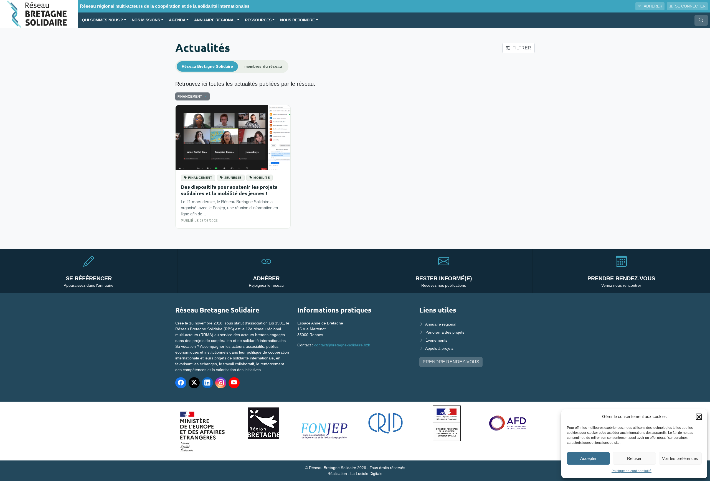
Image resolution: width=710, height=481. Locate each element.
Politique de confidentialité (631, 471)
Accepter (588, 458)
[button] (699, 416)
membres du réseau (263, 66)
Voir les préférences (680, 458)
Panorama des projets (444, 332)
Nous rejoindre (297, 20)
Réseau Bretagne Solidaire (207, 66)
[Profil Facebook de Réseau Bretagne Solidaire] (180, 382)
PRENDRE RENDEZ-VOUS (451, 361)
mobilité (261, 177)
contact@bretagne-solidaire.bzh (342, 345)
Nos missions (146, 20)
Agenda (177, 20)
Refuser (634, 458)
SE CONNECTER (690, 6)
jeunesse (233, 177)
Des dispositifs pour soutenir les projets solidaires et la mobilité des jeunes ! (229, 189)
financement (200, 177)
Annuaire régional (215, 20)
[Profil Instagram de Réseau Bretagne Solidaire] (220, 382)
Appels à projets (439, 348)
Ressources (258, 20)
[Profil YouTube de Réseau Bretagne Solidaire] (234, 382)
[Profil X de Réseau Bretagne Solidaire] (194, 382)
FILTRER (522, 48)
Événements (436, 340)
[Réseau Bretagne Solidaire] (39, 13)
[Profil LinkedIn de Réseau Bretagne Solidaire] (207, 382)
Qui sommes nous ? (102, 20)
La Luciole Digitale (366, 473)
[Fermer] (204, 97)
